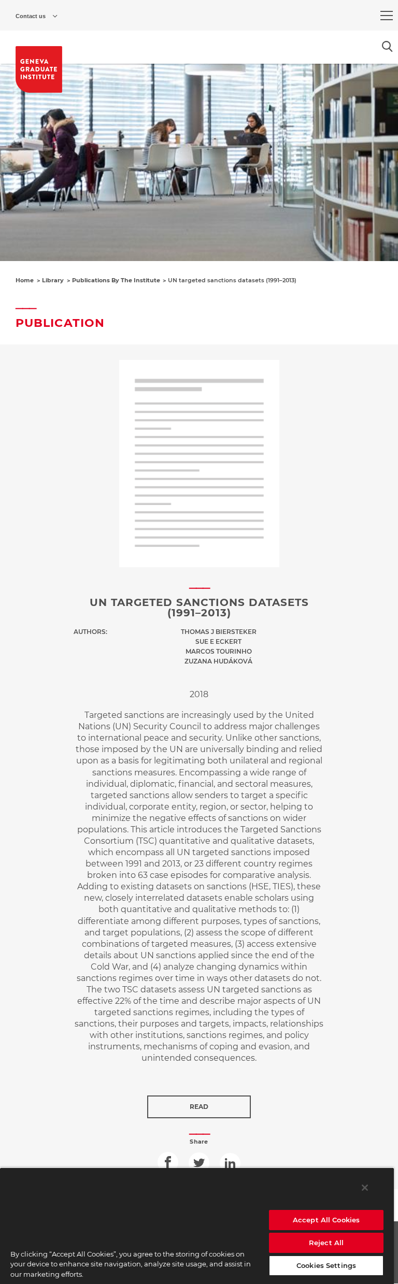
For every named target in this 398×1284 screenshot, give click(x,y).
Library (53, 280)
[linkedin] (230, 1163)
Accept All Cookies (326, 1220)
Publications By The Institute (116, 280)
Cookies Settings (326, 1265)
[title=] (39, 69)
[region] (197, 1225)
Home (25, 280)
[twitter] (199, 1162)
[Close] (364, 1187)
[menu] (386, 15)
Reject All (326, 1242)
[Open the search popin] (387, 46)
